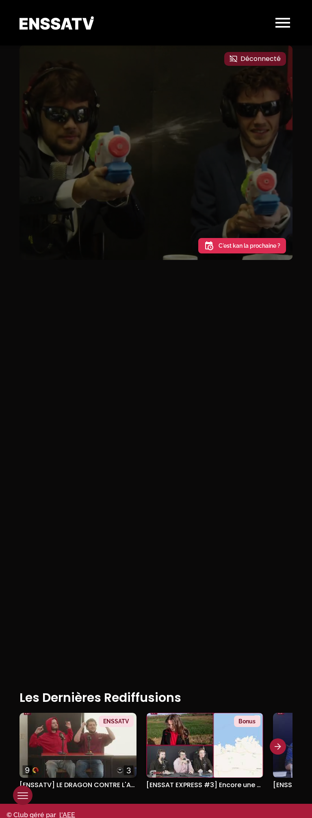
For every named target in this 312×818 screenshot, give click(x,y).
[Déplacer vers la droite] (278, 746)
